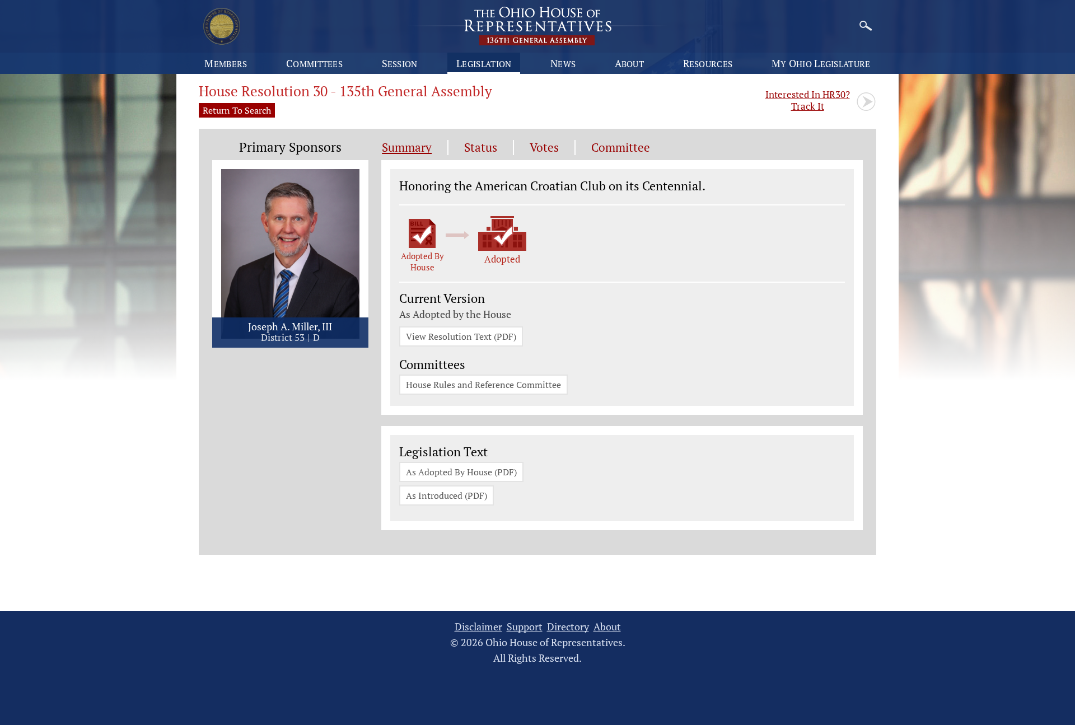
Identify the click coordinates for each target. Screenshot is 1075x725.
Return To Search (237, 110)
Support (525, 627)
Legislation (483, 63)
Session (400, 63)
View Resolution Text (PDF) (461, 336)
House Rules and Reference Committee (483, 384)
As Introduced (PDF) (446, 495)
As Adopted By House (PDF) (461, 472)
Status (480, 147)
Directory (568, 627)
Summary (407, 147)
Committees (314, 63)
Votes (544, 147)
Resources (708, 63)
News (563, 63)
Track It (807, 100)
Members (225, 63)
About (629, 63)
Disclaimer (478, 627)
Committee (620, 147)
